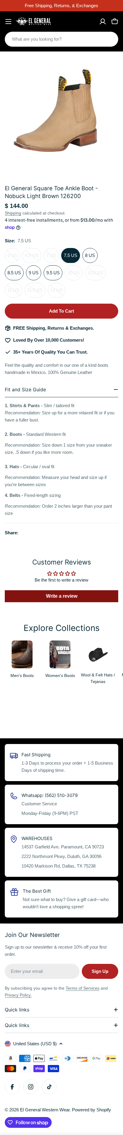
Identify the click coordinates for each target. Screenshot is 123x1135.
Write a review (61, 596)
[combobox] (61, 39)
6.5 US (33, 258)
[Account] (102, 21)
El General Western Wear (45, 1109)
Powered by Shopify (91, 1109)
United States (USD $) (35, 1043)
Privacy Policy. (18, 995)
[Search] (109, 39)
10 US (74, 275)
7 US (52, 258)
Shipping (13, 213)
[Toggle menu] (8, 21)
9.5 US (53, 272)
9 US (34, 272)
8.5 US (14, 272)
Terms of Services (82, 988)
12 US (57, 292)
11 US (14, 292)
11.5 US (36, 292)
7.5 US (70, 255)
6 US (13, 258)
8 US (90, 255)
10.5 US (96, 275)
